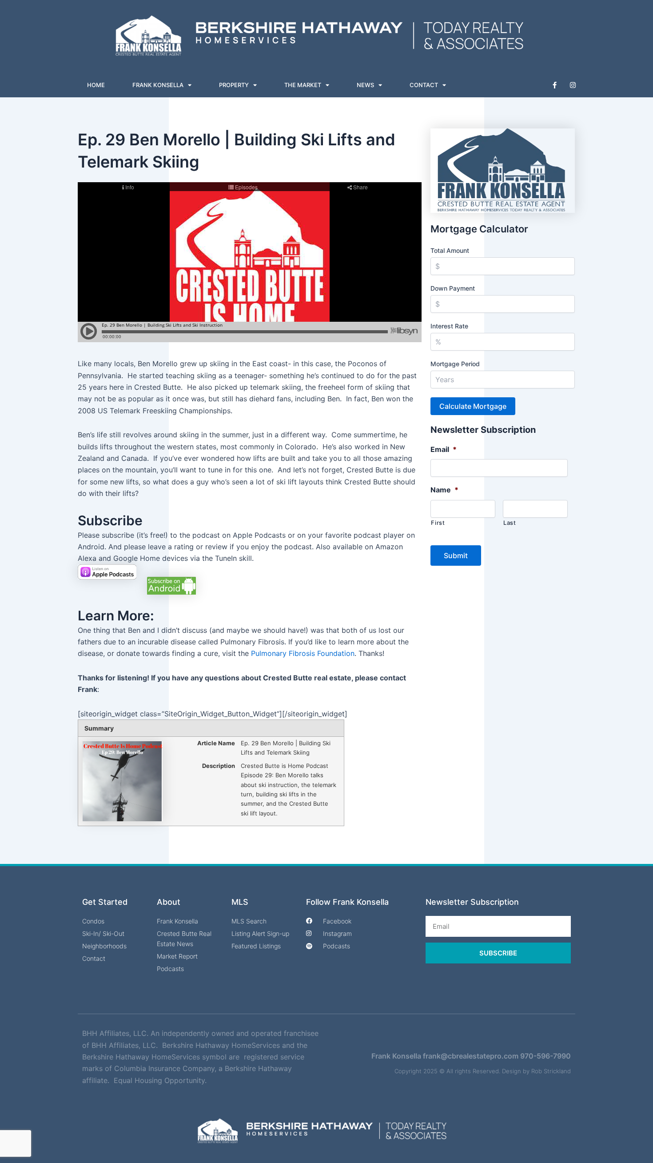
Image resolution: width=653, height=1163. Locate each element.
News (365, 84)
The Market (302, 84)
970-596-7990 (545, 1055)
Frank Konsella (157, 84)
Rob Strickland (551, 1071)
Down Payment (452, 288)
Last (509, 522)
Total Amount (449, 250)
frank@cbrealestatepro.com (470, 1055)
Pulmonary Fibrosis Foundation (302, 653)
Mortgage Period (455, 364)
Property (234, 84)
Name (444, 489)
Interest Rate (449, 326)
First (438, 522)
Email (443, 449)
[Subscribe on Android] (171, 584)
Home (96, 84)
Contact (424, 84)
